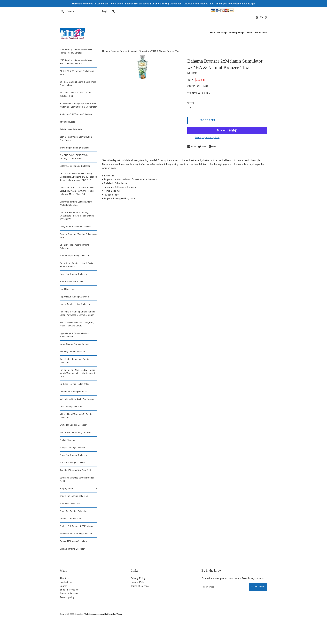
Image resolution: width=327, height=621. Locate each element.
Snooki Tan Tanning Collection (74, 496)
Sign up (115, 11)
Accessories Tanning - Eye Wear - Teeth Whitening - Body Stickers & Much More (78, 105)
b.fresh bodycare (67, 122)
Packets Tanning (67, 440)
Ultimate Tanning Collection (72, 549)
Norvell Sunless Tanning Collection (76, 432)
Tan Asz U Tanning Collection (73, 541)
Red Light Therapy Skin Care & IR (75, 470)
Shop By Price (78, 488)
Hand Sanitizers (67, 289)
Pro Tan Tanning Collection (72, 462)
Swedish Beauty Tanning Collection (76, 534)
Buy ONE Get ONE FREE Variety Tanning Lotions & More (75, 157)
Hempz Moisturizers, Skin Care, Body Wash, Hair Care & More (77, 324)
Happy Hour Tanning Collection (74, 297)
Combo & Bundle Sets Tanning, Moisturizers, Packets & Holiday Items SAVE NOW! (77, 215)
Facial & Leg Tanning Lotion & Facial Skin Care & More (77, 265)
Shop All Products (69, 589)
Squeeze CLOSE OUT (70, 504)
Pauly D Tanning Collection (72, 447)
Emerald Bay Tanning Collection (74, 256)
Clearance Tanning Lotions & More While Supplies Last (76, 203)
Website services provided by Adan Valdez (103, 614)
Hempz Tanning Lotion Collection (75, 304)
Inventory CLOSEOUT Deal (72, 351)
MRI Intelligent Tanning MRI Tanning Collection (76, 416)
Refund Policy (138, 582)
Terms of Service (69, 593)
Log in (105, 11)
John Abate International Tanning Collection (75, 361)
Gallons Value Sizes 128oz (72, 281)
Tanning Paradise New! (70, 519)
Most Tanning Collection (71, 407)
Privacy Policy (138, 578)
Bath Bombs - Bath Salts (71, 129)
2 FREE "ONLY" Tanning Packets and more (77, 73)
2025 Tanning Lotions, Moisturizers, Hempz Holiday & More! (76, 62)
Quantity (190, 103)
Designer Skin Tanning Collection (75, 226)
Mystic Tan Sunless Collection (73, 425)
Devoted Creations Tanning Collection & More (78, 236)
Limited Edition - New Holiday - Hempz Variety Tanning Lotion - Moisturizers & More (77, 373)
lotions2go (79, 614)
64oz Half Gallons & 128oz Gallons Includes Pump (76, 94)
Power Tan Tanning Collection (73, 455)
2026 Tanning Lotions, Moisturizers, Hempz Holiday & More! (76, 51)
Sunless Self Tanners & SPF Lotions (76, 526)
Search (63, 586)
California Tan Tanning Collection (75, 166)
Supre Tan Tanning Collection (73, 511)
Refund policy (67, 597)
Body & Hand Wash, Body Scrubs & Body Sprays (76, 138)
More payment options (207, 137)
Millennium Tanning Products (73, 392)
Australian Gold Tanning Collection (76, 114)
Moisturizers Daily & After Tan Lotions (77, 399)
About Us (64, 578)
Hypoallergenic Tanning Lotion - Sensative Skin (74, 335)
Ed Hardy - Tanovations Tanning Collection (74, 246)
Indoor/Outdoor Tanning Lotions (74, 344)
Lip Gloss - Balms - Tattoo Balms (74, 384)
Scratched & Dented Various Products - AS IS (78, 479)
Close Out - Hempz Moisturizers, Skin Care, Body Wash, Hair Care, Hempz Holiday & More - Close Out (77, 190)
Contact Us (66, 582)
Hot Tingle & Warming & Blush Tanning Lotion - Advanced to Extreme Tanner (78, 313)
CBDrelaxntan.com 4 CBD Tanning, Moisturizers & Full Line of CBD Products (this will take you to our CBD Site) (78, 176)
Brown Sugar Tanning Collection (75, 148)
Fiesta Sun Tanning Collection (73, 274)
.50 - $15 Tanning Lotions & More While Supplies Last (78, 83)
